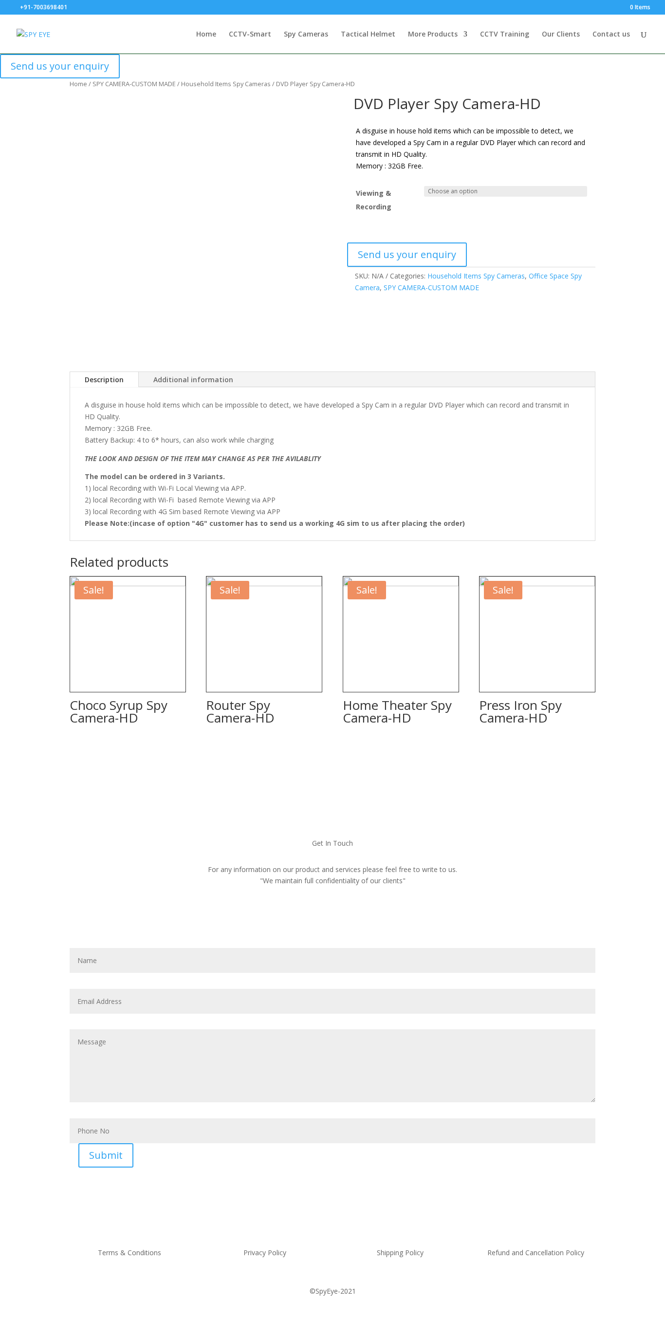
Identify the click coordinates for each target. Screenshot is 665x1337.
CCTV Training (504, 34)
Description (104, 379)
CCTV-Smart (250, 34)
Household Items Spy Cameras (226, 83)
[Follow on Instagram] (361, 921)
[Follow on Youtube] (320, 921)
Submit (106, 1155)
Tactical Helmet (368, 34)
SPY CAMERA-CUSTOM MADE (134, 83)
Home (206, 34)
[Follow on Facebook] (299, 921)
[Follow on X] (340, 921)
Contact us (611, 34)
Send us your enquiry (60, 66)
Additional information (193, 379)
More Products (433, 34)
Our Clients (561, 34)
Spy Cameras (306, 34)
